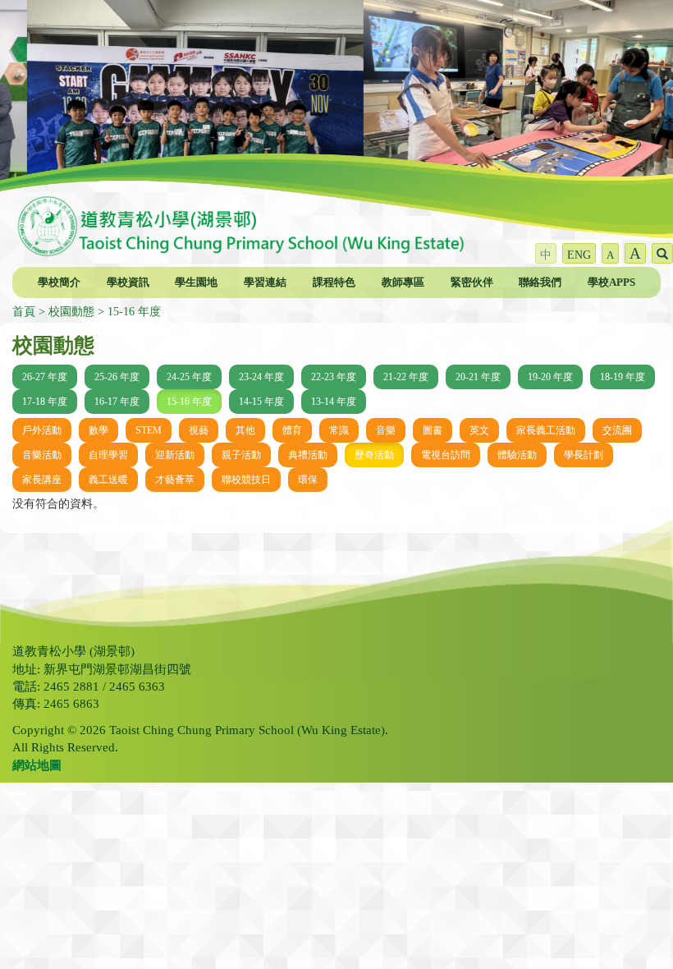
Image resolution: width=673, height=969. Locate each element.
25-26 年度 (117, 377)
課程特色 (334, 282)
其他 (245, 430)
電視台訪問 (445, 455)
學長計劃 (583, 455)
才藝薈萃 (175, 479)
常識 (339, 430)
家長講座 (42, 479)
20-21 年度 (478, 377)
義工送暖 (108, 479)
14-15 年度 (261, 401)
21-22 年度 (405, 377)
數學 (98, 430)
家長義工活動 (545, 430)
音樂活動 (42, 455)
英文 (479, 430)
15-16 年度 (134, 311)
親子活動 (241, 455)
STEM (148, 430)
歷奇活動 (374, 455)
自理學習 (108, 455)
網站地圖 (37, 765)
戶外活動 (42, 430)
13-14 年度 (333, 401)
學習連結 (265, 282)
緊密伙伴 (472, 282)
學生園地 (196, 282)
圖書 (432, 430)
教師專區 (403, 282)
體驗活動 (517, 455)
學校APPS (611, 282)
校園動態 (71, 311)
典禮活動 (307, 455)
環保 (308, 479)
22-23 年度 (333, 377)
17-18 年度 (44, 401)
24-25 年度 (189, 377)
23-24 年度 (261, 377)
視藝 (198, 430)
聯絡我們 (540, 282)
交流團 (617, 430)
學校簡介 (59, 282)
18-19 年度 (622, 377)
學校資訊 (128, 282)
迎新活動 (175, 455)
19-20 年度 (550, 377)
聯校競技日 (246, 479)
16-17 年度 (117, 401)
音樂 (386, 430)
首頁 (23, 311)
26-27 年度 (44, 377)
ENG (579, 255)
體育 (292, 430)
